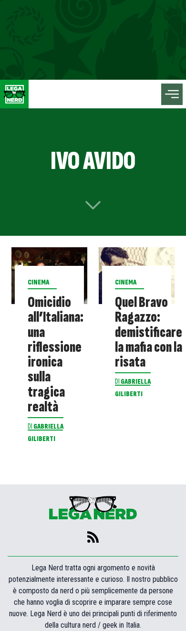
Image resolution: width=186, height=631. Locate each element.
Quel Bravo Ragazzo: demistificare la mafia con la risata (148, 332)
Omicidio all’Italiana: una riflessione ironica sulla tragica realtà (55, 354)
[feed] (93, 537)
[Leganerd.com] (14, 94)
